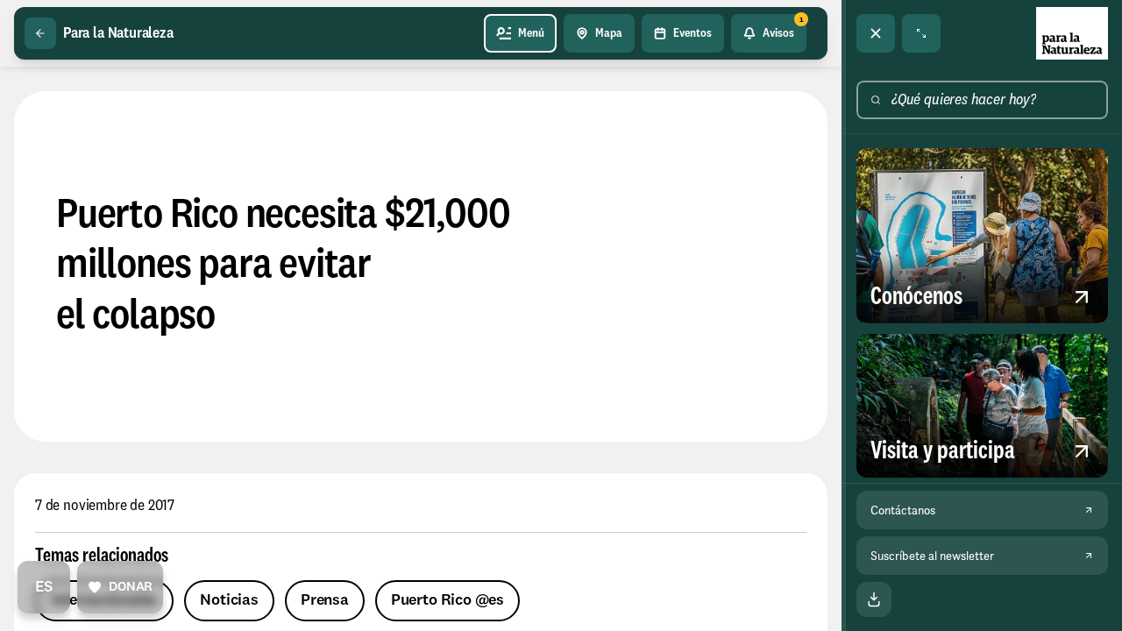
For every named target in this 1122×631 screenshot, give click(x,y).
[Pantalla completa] (921, 33)
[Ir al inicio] (1072, 33)
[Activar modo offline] (873, 599)
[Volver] (40, 33)
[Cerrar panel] (875, 33)
